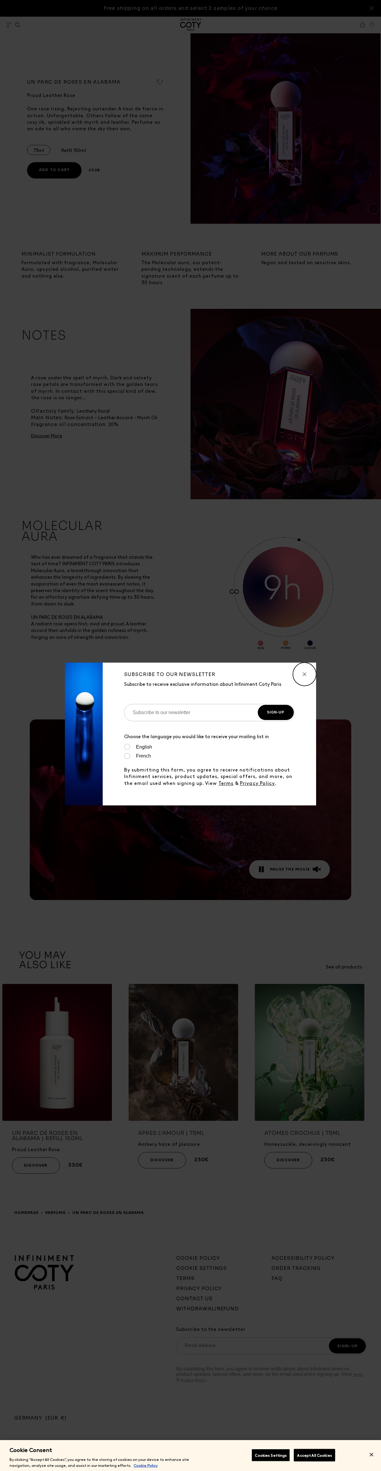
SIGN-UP (275, 712)
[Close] (371, 1454)
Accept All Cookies (314, 1455)
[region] (190, 1455)
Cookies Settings (271, 1455)
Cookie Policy (146, 1464)
